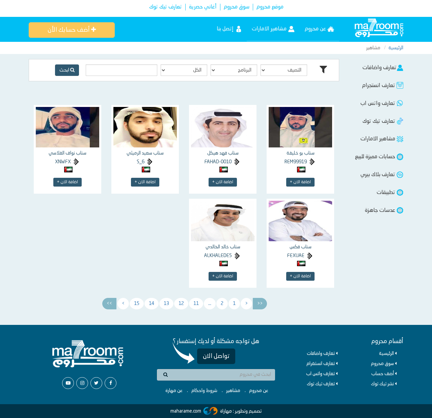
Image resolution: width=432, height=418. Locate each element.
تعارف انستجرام (379, 85)
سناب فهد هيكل (223, 153)
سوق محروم (236, 7)
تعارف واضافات (379, 68)
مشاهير (233, 390)
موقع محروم (270, 7)
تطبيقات (387, 192)
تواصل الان (216, 356)
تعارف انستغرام (321, 363)
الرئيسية (395, 48)
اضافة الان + (300, 182)
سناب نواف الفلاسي (67, 153)
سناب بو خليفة (301, 153)
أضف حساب (383, 373)
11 (196, 303)
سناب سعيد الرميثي (145, 153)
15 (136, 303)
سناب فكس (301, 247)
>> (109, 303)
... (209, 303)
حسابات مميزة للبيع (376, 157)
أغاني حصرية (203, 7)
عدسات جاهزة (381, 210)
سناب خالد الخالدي (223, 247)
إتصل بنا (226, 29)
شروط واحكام (204, 390)
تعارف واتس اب (378, 103)
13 (166, 303)
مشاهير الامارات (270, 29)
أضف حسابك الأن (69, 30)
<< (260, 303)
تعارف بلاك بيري (378, 174)
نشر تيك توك (383, 384)
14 (151, 303)
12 (181, 303)
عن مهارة (174, 390)
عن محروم (316, 29)
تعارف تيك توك (165, 7)
